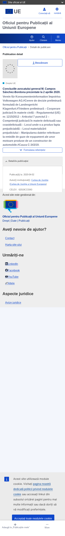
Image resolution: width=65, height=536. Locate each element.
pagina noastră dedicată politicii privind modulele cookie (33, 489)
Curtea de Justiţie (39, 180)
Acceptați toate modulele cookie (33, 518)
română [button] (57, 13)
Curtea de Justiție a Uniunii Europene (28, 184)
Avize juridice (13, 302)
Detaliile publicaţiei (18, 161)
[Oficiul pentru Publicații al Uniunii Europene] (13, 11)
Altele (11, 283)
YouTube (13, 276)
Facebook (14, 270)
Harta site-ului (13, 244)
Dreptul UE (10, 83)
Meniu (58, 40)
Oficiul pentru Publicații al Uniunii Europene (27, 25)
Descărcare (41, 62)
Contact (9, 238)
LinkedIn (13, 263)
